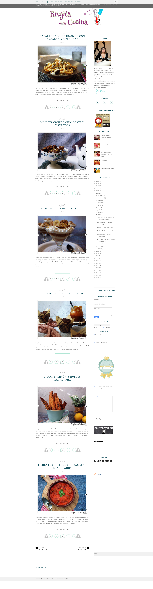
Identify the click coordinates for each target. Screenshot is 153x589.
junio (99, 210)
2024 (97, 186)
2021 (97, 193)
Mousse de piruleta (106, 144)
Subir (115, 578)
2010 (97, 275)
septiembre (101, 202)
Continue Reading (62, 100)
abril (99, 214)
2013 (97, 268)
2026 (97, 181)
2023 (97, 188)
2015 (97, 263)
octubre (100, 200)
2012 (97, 270)
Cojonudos (104, 160)
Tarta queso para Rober (107, 168)
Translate (107, 327)
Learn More (107, 4)
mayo (99, 212)
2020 (97, 251)
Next (86, 65)
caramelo (62, 290)
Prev (38, 65)
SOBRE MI (78, 1)
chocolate (62, 119)
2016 (97, 260)
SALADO (44, 1)
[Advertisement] (104, 511)
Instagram (97, 105)
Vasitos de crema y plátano (62, 208)
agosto (99, 205)
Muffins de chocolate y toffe (62, 293)
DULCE (51, 1)
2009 (97, 277)
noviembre (101, 198)
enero (99, 248)
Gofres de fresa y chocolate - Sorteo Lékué (106, 154)
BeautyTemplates (48, 578)
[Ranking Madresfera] (100, 342)
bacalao (62, 33)
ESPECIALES (58, 1)
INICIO (37, 1)
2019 (97, 253)
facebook (104, 105)
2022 (97, 190)
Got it (115, 4)
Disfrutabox (62, 205)
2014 (97, 265)
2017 (97, 258)
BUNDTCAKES (69, 1)
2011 (97, 272)
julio (99, 207)
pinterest (111, 105)
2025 (97, 183)
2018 (97, 256)
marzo (99, 244)
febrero (100, 246)
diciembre (100, 195)
